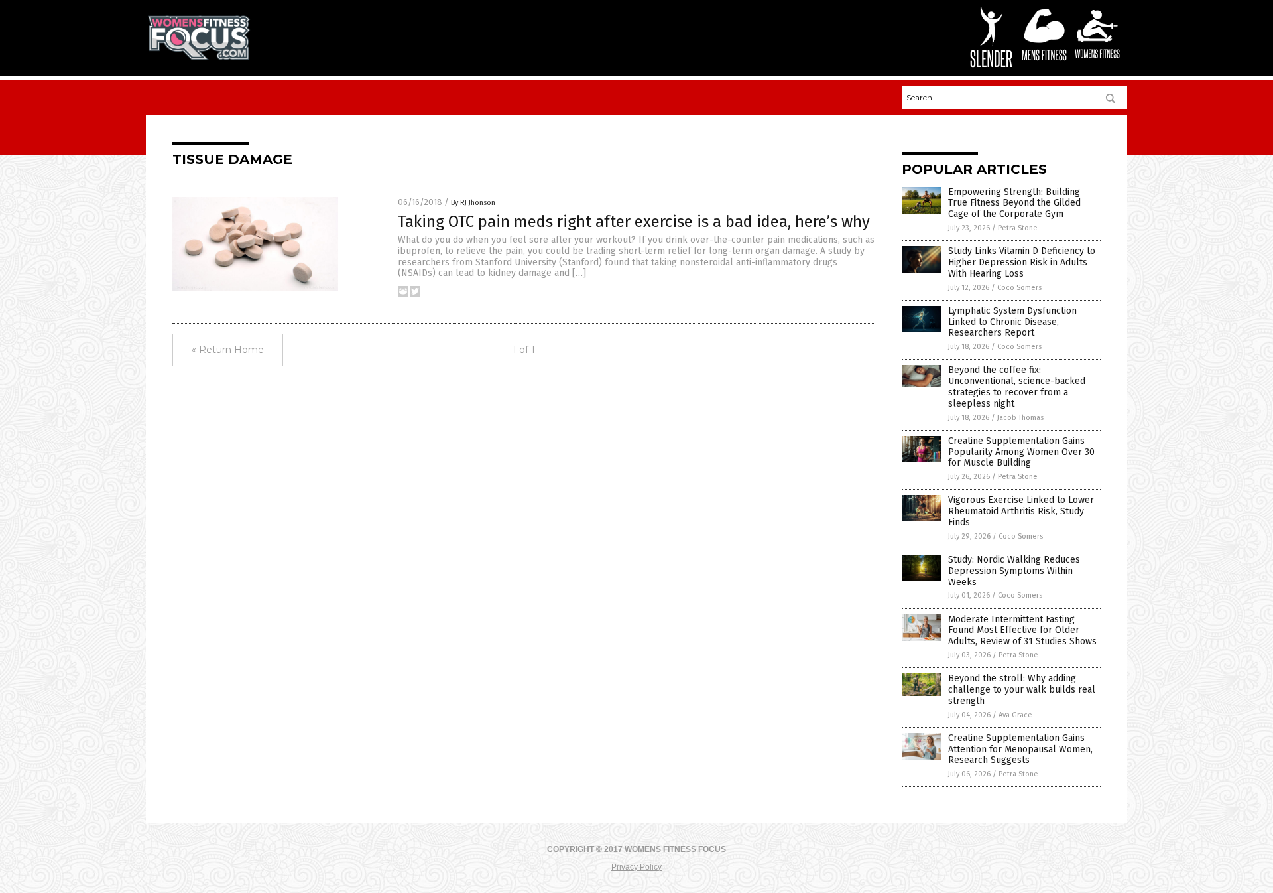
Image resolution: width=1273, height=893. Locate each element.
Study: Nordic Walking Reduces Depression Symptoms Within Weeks (1014, 571)
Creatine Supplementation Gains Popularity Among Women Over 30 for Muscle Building (1021, 452)
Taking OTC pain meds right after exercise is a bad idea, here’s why (634, 221)
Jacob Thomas (1020, 417)
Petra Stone (1018, 228)
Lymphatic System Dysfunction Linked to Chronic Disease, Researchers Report (1012, 322)
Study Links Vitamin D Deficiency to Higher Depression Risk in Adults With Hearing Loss (1021, 262)
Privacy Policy (636, 867)
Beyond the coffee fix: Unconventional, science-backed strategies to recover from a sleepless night (1016, 386)
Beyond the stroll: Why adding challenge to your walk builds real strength (1021, 690)
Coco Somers (1019, 287)
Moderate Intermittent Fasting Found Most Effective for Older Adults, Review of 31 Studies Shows (1022, 631)
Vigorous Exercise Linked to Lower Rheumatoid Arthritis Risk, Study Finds (1021, 511)
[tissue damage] (199, 57)
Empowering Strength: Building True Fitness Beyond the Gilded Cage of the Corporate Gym (1014, 203)
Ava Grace (1015, 715)
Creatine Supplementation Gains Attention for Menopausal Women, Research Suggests (1020, 749)
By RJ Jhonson (473, 202)
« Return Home (228, 350)
